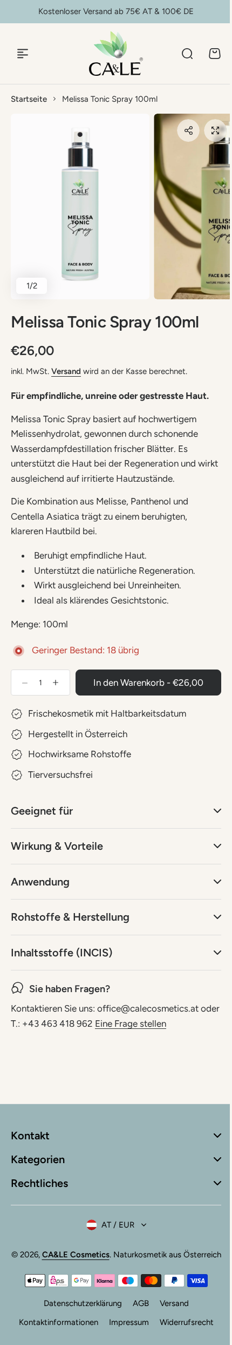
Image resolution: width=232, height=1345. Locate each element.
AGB (136, 1316)
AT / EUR (113, 1225)
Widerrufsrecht (182, 1335)
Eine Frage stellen (151, 1024)
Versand (66, 371)
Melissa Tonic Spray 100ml (105, 322)
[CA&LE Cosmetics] (116, 53)
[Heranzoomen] (80, 206)
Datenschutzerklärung (78, 1316)
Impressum (125, 1335)
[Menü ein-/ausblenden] (23, 53)
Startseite (29, 99)
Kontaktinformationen (54, 1335)
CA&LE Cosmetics (91, 1254)
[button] (188, 130)
